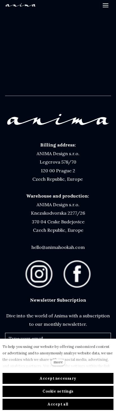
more (58, 362)
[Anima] (20, 5)
